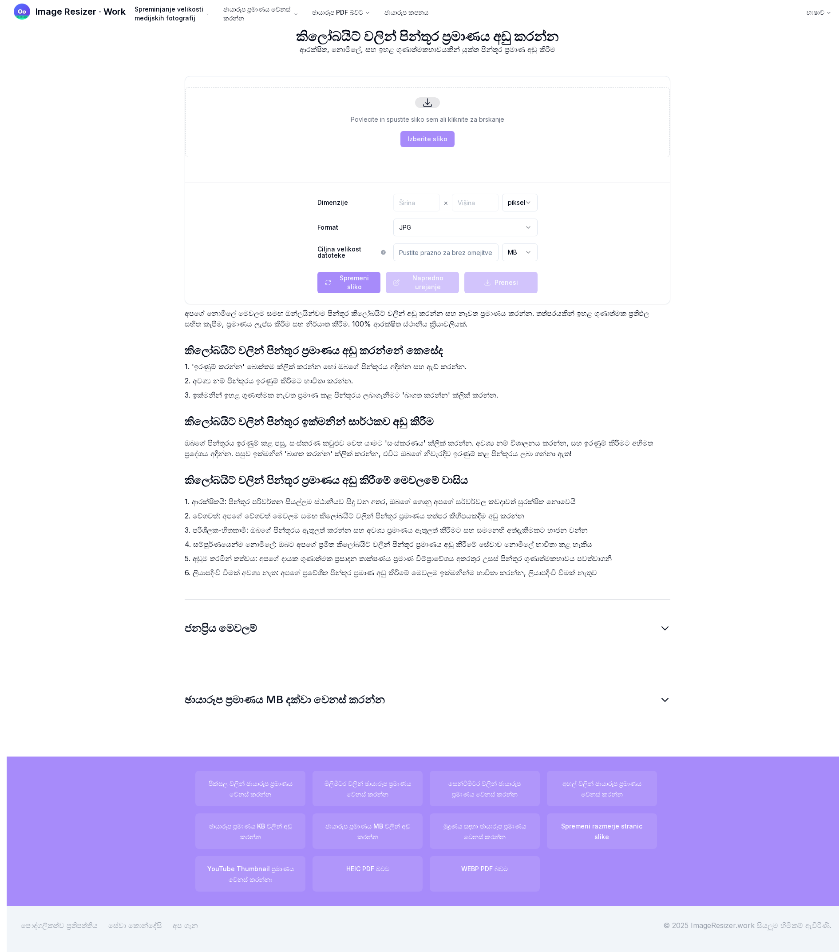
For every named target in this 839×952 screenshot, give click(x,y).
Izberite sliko (427, 139)
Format (327, 227)
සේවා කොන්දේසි (135, 925)
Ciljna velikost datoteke (339, 252)
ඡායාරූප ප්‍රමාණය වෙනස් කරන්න (256, 13)
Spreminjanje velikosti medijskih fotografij (169, 13)
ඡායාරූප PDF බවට (337, 12)
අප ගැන (185, 925)
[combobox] (520, 202)
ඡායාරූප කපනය (406, 12)
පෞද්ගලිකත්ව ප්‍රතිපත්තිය (59, 925)
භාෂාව (815, 12)
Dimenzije (332, 202)
